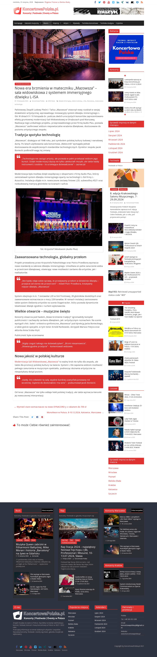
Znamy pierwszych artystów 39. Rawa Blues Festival (131, 360)
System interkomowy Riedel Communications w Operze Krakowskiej (130, 586)
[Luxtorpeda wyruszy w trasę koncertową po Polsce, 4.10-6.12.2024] (115, 80)
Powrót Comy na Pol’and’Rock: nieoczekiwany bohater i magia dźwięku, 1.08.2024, (133, 229)
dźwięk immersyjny (65, 101)
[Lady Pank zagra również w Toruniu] (116, 418)
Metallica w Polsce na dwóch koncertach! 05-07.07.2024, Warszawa (132, 330)
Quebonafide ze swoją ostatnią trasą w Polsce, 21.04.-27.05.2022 (84, 579)
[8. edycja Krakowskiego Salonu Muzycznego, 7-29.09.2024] (126, 170)
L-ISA (84, 101)
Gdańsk (19, 540)
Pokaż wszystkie (138, 160)
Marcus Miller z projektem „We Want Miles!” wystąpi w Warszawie (130, 519)
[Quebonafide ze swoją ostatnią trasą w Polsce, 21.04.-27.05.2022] (66, 576)
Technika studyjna (107, 23)
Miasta (45, 23)
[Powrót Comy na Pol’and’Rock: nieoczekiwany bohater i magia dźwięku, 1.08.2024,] (115, 224)
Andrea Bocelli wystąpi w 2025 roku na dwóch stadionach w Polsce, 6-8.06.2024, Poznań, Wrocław (133, 112)
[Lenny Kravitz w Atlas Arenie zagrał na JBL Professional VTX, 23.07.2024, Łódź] (115, 93)
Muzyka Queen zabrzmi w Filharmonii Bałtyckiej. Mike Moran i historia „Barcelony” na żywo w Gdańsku (33, 549)
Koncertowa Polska (38, 101)
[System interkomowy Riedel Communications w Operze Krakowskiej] (111, 583)
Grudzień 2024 (115, 152)
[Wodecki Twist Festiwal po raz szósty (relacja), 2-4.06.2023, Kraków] (116, 442)
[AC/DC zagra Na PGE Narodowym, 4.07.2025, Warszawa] (21, 586)
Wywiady (76, 23)
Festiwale (114, 189)
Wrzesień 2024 (115, 139)
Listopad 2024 (115, 148)
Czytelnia (119, 23)
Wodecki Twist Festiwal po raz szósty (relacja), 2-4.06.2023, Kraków (133, 445)
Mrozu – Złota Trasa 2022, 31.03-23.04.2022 (133, 396)
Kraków (112, 485)
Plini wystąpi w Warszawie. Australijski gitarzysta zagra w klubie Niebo (40, 576)
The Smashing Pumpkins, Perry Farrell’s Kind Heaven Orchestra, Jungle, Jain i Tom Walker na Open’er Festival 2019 (126, 313)
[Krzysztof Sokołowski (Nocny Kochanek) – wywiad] (116, 370)
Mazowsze (90, 101)
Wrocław (112, 472)
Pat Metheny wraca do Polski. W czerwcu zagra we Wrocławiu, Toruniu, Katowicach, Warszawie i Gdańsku (130, 533)
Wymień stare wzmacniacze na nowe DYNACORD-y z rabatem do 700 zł (50, 406)
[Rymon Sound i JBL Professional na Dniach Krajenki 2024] (115, 242)
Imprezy (56, 23)
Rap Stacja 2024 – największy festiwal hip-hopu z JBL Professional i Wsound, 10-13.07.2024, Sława (78, 551)
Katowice (112, 489)
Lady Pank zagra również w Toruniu (131, 420)
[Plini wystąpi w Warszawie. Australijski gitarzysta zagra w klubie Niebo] (21, 573)
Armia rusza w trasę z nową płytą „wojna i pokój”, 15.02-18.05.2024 (130, 574)
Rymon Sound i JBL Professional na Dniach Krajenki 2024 (133, 245)
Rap (71, 540)
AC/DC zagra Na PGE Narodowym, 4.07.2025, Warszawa (39, 589)
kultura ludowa (77, 101)
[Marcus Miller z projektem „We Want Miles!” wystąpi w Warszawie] (111, 516)
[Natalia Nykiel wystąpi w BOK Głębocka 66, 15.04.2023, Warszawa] (116, 429)
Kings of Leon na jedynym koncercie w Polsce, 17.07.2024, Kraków (132, 345)
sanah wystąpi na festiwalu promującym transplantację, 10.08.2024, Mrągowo (132, 260)
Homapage (18, 23)
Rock (33, 540)
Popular (127, 303)
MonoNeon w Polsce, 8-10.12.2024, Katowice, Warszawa (75, 412)
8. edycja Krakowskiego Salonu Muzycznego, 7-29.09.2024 (124, 196)
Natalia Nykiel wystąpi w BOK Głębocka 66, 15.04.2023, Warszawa (132, 432)
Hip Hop (64, 540)
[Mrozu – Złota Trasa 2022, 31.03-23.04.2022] (116, 394)
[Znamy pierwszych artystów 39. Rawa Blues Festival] (116, 356)
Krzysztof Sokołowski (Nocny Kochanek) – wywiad (132, 374)
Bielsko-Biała (114, 480)
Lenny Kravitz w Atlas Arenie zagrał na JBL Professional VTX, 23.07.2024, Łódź (132, 95)
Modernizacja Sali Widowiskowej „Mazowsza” (37, 361)
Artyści (66, 23)
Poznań (112, 476)
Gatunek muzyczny (32, 23)
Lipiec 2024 (113, 131)
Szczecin (112, 493)
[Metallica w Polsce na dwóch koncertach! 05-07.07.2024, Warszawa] (116, 327)
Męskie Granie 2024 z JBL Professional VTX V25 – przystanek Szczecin (132, 275)
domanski (35, 556)
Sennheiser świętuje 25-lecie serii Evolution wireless (133, 407)
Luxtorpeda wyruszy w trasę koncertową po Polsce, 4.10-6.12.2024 (132, 81)
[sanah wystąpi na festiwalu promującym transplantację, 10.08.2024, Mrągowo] (115, 256)
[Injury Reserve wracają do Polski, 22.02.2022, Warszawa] (66, 588)
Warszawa (113, 468)
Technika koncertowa (90, 23)
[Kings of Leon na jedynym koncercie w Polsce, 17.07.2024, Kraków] (116, 340)
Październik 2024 (116, 144)
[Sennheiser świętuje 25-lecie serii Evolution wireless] (116, 405)
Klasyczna (123, 189)
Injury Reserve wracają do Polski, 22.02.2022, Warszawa (84, 591)
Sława (77, 540)
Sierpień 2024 (115, 135)
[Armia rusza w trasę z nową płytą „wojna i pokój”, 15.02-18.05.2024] (111, 570)
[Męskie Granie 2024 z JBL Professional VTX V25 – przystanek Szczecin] (115, 272)
